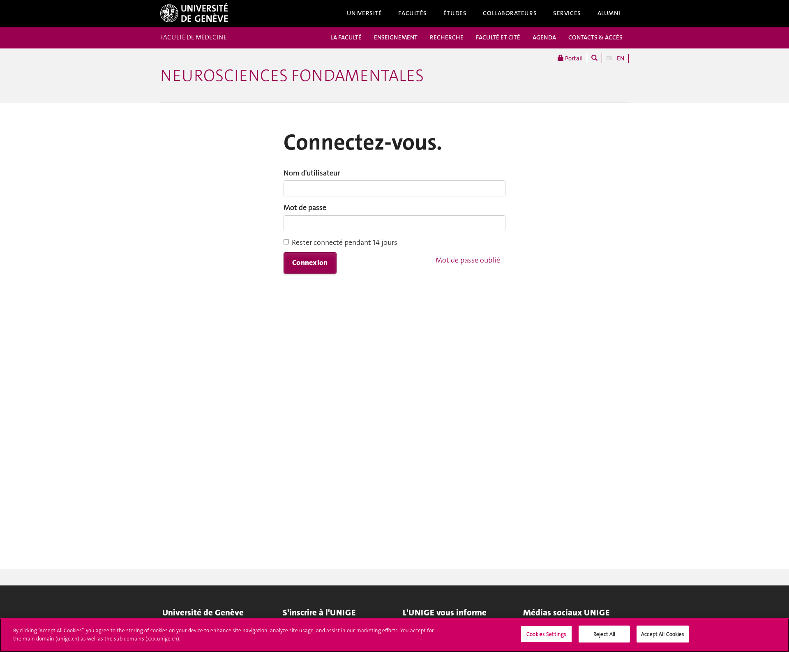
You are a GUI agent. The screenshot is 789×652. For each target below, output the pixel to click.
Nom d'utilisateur (312, 173)
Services (567, 13)
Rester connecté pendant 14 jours (344, 242)
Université (364, 13)
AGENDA (544, 37)
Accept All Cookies (662, 634)
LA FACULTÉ (346, 37)
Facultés (412, 13)
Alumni (609, 13)
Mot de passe (305, 207)
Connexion (310, 262)
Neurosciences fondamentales (292, 75)
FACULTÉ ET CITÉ (498, 37)
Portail (573, 58)
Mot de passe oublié (468, 260)
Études (454, 13)
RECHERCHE (447, 37)
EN (620, 58)
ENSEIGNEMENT (396, 37)
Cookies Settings (546, 634)
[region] (394, 635)
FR (609, 58)
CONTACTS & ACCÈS (595, 37)
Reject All (604, 634)
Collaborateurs (510, 13)
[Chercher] (594, 58)
